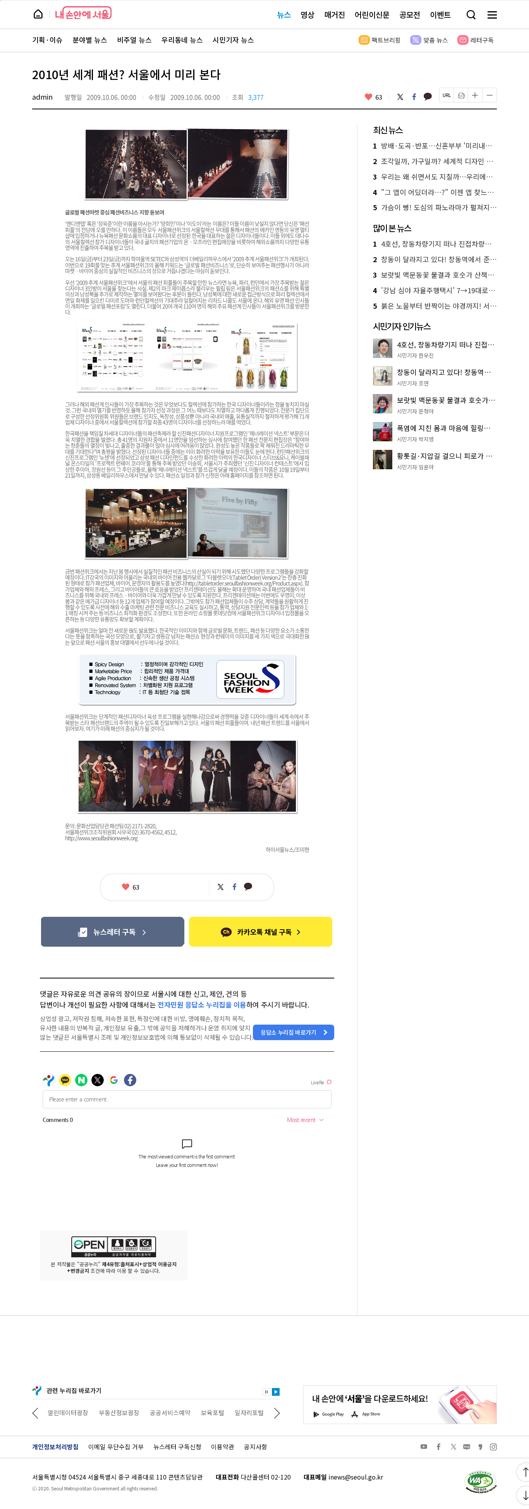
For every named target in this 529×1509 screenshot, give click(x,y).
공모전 (409, 14)
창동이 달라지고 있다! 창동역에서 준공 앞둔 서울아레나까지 (435, 259)
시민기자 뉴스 (233, 40)
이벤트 (440, 14)
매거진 (334, 14)
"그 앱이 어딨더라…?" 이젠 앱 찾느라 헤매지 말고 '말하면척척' (435, 192)
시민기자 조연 (413, 383)
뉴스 (284, 14)
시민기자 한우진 (415, 355)
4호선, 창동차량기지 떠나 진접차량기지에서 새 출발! (435, 244)
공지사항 (255, 1446)
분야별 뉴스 (89, 40)
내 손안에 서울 (83, 12)
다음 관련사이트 (277, 1412)
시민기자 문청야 (415, 411)
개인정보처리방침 (55, 1446)
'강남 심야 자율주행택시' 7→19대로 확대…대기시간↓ (435, 290)
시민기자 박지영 (415, 439)
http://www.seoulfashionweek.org (101, 838)
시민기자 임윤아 (415, 467)
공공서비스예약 (170, 1412)
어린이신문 (372, 14)
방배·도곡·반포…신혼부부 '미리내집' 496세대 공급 (435, 146)
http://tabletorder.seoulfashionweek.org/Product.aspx (243, 583)
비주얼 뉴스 (134, 40)
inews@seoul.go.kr (355, 1476)
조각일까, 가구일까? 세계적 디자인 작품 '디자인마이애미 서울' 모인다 (435, 161)
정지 (266, 1392)
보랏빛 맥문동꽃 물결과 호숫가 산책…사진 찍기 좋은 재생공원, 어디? (435, 275)
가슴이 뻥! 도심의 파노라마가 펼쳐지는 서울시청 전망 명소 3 (435, 207)
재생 (276, 1392)
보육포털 (212, 1412)
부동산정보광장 (119, 1412)
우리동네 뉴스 (182, 40)
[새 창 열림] (480, 1472)
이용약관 (222, 1446)
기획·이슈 (47, 40)
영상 (307, 14)
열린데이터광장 (68, 1412)
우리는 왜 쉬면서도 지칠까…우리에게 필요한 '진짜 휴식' (435, 177)
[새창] (112, 932)
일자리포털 (249, 1412)
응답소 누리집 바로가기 (288, 1032)
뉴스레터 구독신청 (177, 1446)
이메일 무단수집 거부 (116, 1446)
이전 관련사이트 (35, 1412)
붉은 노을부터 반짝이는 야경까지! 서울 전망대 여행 (435, 306)
